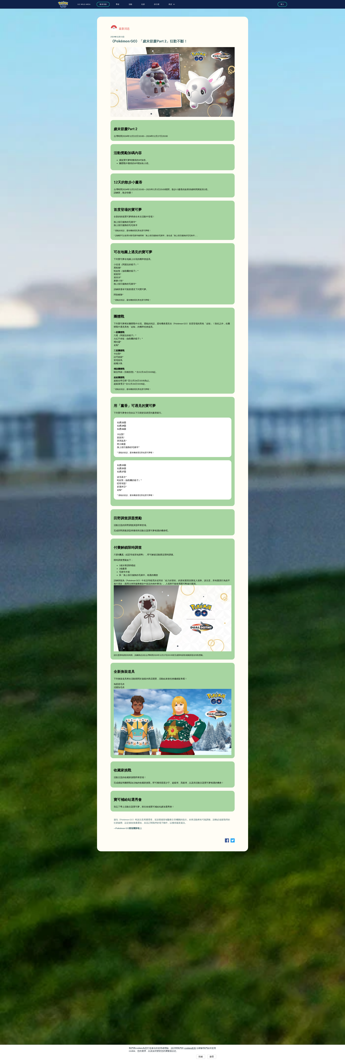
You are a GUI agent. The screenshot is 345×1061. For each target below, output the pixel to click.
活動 (130, 4)
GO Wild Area (83, 4)
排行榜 (156, 4)
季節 (117, 4)
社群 (143, 4)
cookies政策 (190, 1048)
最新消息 (103, 4)
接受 (212, 1056)
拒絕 (201, 1056)
